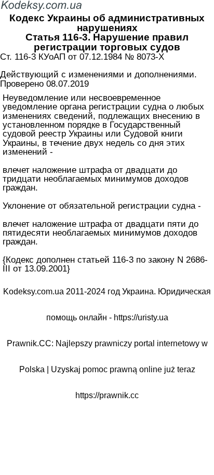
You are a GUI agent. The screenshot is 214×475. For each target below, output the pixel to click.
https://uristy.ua (141, 317)
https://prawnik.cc (107, 395)
